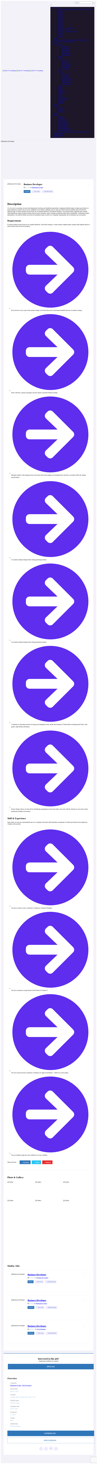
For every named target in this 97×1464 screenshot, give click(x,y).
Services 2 (61, 110)
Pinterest (48, 1162)
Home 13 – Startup (63, 30)
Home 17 (61, 36)
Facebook (26, 1162)
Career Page (65, 77)
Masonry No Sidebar (64, 128)
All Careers (65, 74)
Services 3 (61, 111)
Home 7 (60, 19)
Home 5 (60, 16)
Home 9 (60, 23)
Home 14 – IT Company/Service (68, 31)
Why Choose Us (63, 98)
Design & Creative (42, 1278)
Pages (56, 43)
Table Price (61, 91)
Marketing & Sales (37, 187)
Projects (60, 45)
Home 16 (61, 35)
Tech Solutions (41, 1329)
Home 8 (60, 21)
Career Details (66, 82)
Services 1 (61, 108)
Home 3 (60, 13)
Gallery (60, 94)
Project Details (66, 53)
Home (56, 8)
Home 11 (60, 26)
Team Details (66, 67)
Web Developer (27, 1385)
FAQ (59, 96)
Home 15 (61, 33)
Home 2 (60, 11)
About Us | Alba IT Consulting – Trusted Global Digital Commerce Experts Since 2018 (71, 41)
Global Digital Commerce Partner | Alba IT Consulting (74, 9)
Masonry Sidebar (63, 125)
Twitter (37, 1162)
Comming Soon (62, 99)
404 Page (61, 101)
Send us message (50, 1440)
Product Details (58, 133)
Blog (55, 115)
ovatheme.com (50, 1433)
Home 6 (60, 18)
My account (57, 137)
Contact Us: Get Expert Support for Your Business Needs (71, 132)
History (60, 88)
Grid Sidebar (62, 118)
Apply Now (51, 1366)
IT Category (65, 50)
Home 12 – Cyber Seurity (65, 28)
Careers (60, 72)
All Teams (65, 60)
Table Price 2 (62, 93)
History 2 (61, 89)
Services (56, 106)
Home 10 (61, 25)
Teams (60, 59)
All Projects (65, 47)
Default (60, 116)
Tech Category (66, 64)
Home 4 (60, 14)
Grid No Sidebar (63, 122)
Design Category (67, 79)
